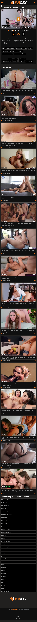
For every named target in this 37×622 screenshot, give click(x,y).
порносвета (4, 579)
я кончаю (4, 517)
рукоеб (3, 564)
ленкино (3, 538)
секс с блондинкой (6, 550)
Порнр (3, 526)
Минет (15, 61)
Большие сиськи (13, 58)
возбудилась (5, 535)
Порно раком (29, 61)
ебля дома (4, 520)
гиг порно (4, 576)
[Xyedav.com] (18, 4)
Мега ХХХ (4, 502)
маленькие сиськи (6, 514)
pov (2, 556)
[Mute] (19, 27)
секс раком (4, 553)
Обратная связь (18, 611)
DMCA (18, 616)
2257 (18, 615)
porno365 (4, 523)
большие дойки (10, 48)
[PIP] (31, 27)
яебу (2, 582)
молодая (3, 544)
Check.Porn (18, 618)
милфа (3, 588)
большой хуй (5, 547)
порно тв (3, 508)
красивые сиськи (17, 51)
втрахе (30, 48)
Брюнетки (22, 58)
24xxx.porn (18, 613)
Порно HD (21, 61)
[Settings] (28, 27)
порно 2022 (4, 570)
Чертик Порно (5, 499)
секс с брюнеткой (8, 53)
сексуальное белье (19, 54)
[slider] (9, 27)
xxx (2, 561)
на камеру (4, 567)
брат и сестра (5, 505)
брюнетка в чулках (21, 48)
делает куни (4, 511)
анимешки (4, 573)
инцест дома (5, 591)
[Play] (2, 27)
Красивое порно (7, 61)
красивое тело (7, 51)
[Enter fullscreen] (34, 27)
